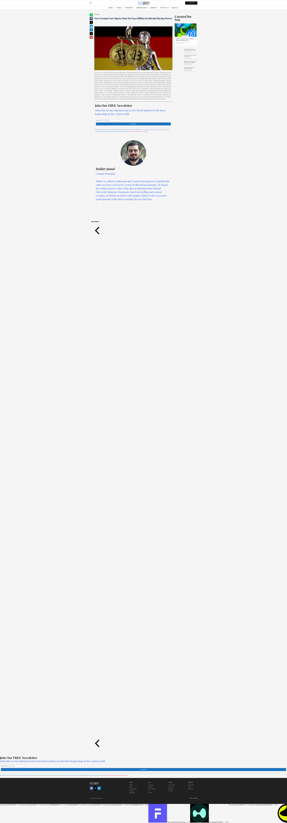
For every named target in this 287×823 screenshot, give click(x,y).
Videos (131, 785)
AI (148, 790)
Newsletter (132, 792)
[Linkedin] (99, 788)
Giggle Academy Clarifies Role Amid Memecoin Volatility (190, 62)
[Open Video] (122, 8)
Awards (131, 790)
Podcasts (171, 789)
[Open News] (113, 8)
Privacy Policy (124, 799)
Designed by (193, 798)
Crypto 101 (191, 789)
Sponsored (191, 785)
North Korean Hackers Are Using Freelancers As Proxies (190, 50)
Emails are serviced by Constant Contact (138, 131)
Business (150, 785)
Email (98, 120)
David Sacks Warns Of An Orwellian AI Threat (189, 68)
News (130, 787)
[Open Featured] (133, 8)
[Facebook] (91, 788)
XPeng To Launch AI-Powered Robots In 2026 (190, 56)
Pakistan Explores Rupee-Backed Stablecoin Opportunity (185, 39)
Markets (150, 787)
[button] (91, 14)
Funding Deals (133, 789)
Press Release (151, 789)
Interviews (171, 787)
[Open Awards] (157, 8)
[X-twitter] (95, 788)
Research (171, 790)
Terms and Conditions (162, 799)
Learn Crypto (172, 785)
